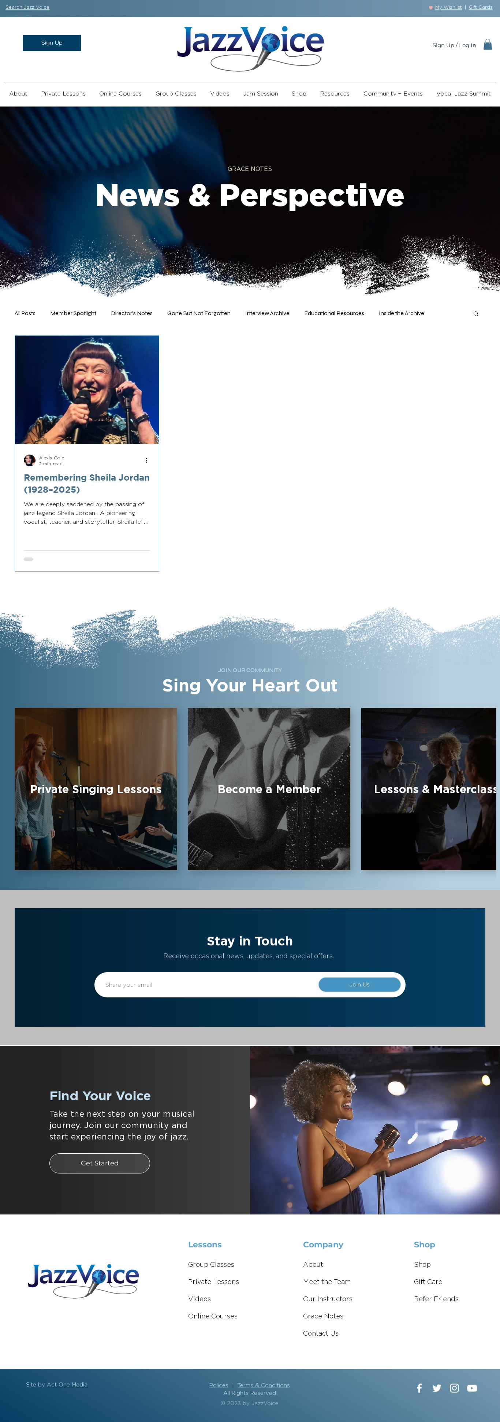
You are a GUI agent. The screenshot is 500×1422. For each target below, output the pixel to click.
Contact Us (321, 1333)
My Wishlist (448, 7)
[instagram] (454, 1388)
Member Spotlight (73, 313)
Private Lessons (213, 1282)
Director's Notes (132, 313)
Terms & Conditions (264, 1385)
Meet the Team (327, 1282)
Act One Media (67, 1385)
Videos (199, 1299)
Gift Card (428, 1282)
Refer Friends (436, 1299)
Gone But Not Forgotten (199, 313)
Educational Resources (334, 313)
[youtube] (472, 1388)
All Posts (25, 313)
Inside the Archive (401, 313)
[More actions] (149, 460)
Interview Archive (267, 313)
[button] (27, 7)
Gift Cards (481, 7)
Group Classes (211, 1265)
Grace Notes (323, 1316)
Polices (218, 1385)
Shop (422, 1265)
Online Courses (213, 1316)
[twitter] (437, 1388)
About (313, 1265)
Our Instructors (327, 1299)
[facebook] (419, 1388)
